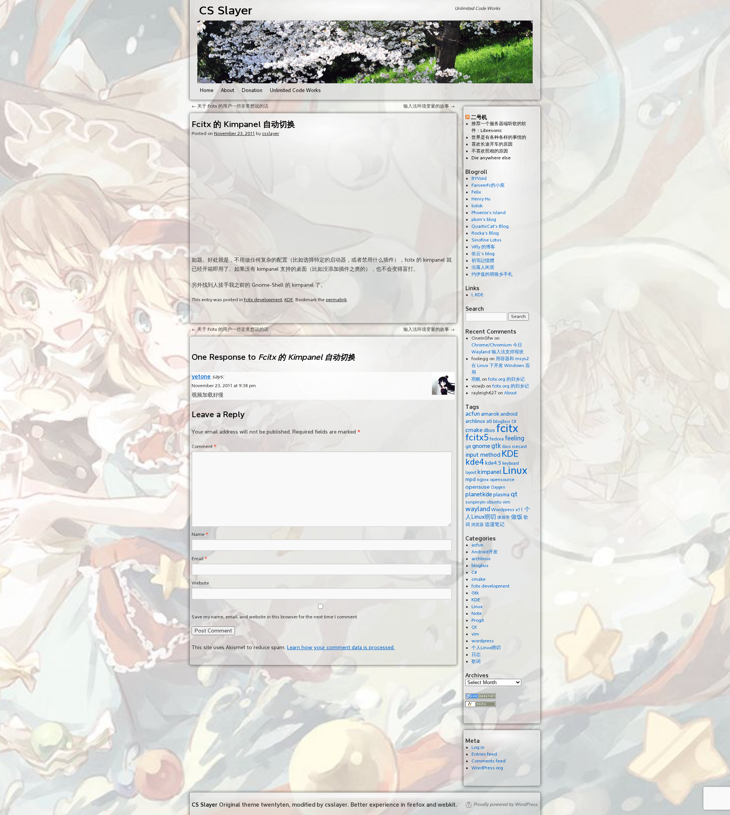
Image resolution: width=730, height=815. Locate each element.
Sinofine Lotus (486, 240)
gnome (481, 446)
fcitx (507, 428)
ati (489, 421)
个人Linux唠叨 (486, 648)
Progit (477, 620)
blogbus (480, 566)
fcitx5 (477, 437)
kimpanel (489, 472)
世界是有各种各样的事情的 (498, 137)
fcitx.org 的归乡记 (506, 379)
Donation (252, 90)
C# (474, 572)
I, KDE (477, 295)
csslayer (270, 134)
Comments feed (488, 761)
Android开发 (484, 552)
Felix (476, 192)
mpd (470, 479)
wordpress (482, 641)
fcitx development (263, 300)
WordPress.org (487, 768)
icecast (519, 446)
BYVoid (479, 178)
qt (514, 494)
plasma (501, 494)
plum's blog (483, 219)
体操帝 (503, 517)
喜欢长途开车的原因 (492, 144)
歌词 (476, 661)
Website (200, 583)
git (468, 446)
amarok (490, 413)
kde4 (474, 462)
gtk (496, 446)
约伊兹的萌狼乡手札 (492, 274)
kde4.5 (493, 463)
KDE (288, 300)
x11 (519, 510)
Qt (474, 627)
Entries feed (484, 754)
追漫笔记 (495, 524)
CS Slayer (225, 10)
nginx (483, 480)
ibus (506, 446)
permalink (336, 300)
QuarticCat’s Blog (490, 226)
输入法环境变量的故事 (429, 106)
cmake (473, 430)
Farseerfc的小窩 (488, 185)
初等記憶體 (482, 261)
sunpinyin (475, 502)
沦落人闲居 (482, 267)
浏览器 (477, 524)
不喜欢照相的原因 (489, 151)
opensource (502, 480)
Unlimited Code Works (295, 90)
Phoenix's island (488, 213)
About (227, 90)
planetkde (478, 494)
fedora (497, 439)
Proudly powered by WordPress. (505, 804)
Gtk (475, 593)
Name (200, 534)
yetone (201, 376)
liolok (476, 206)
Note (476, 613)
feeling (514, 438)
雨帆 (476, 379)
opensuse (477, 486)
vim (506, 502)
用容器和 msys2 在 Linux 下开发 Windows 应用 (500, 365)
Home (206, 90)
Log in (477, 747)
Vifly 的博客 (483, 247)
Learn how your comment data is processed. (341, 647)
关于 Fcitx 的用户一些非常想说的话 (230, 106)
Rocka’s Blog (485, 233)
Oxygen (498, 487)
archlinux (475, 421)
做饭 (516, 517)
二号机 (479, 117)
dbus (489, 430)
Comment (204, 447)
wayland (477, 509)
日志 (476, 655)
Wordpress (502, 510)
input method (482, 455)
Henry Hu (480, 199)
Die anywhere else (491, 158)
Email (199, 559)
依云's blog (483, 254)
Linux (515, 470)
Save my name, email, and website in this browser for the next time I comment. (275, 617)
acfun (472, 414)
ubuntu (494, 502)
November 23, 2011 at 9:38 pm (224, 386)
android (508, 414)
